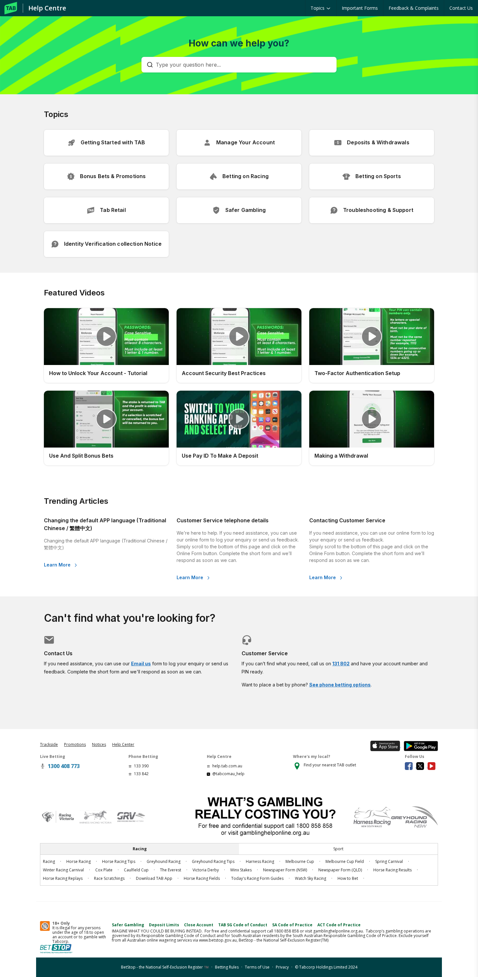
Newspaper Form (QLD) (340, 870)
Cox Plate (104, 870)
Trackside (49, 744)
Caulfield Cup (136, 870)
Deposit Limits (164, 925)
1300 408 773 (64, 766)
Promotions (75, 744)
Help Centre (47, 8)
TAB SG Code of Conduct (242, 925)
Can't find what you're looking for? (130, 618)
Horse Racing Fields (202, 878)
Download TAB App (154, 878)
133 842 (141, 773)
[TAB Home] (11, 8)
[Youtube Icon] (433, 766)
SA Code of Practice (292, 925)
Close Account (198, 925)
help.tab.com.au (227, 766)
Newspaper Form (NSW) (285, 870)
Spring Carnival (389, 861)
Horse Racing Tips (118, 861)
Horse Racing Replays (63, 878)
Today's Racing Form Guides (257, 878)
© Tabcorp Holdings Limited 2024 (326, 967)
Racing (49, 861)
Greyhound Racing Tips (213, 861)
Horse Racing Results (392, 870)
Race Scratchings (109, 878)
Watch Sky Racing (310, 878)
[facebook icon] (410, 766)
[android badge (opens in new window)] (419, 746)
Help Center (123, 744)
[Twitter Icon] (422, 766)
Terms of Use (257, 967)
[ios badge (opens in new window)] (384, 746)
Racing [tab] (140, 849)
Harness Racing (260, 861)
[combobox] (242, 65)
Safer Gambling (128, 925)
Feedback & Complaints (414, 8)
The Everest (170, 870)
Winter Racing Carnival (63, 870)
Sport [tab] (338, 849)
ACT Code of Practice (339, 925)
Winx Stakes (241, 870)
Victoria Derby (206, 870)
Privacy (282, 967)
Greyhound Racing (163, 861)
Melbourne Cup (299, 861)
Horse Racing (78, 861)
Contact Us (461, 8)
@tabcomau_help (228, 773)
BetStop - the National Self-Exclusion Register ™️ (165, 967)
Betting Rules (227, 967)
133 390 (141, 766)
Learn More (58, 564)
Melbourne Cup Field (344, 861)
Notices (99, 744)
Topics (318, 8)
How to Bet (348, 878)
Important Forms (360, 8)
